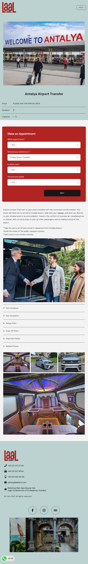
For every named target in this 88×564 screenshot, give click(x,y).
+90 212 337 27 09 (16, 465)
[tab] (44, 308)
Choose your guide (16, 177)
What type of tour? (16, 139)
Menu (81, 7)
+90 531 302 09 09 (16, 477)
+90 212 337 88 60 (16, 471)
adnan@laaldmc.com (17, 482)
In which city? (13, 164)
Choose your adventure (19, 152)
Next (62, 193)
